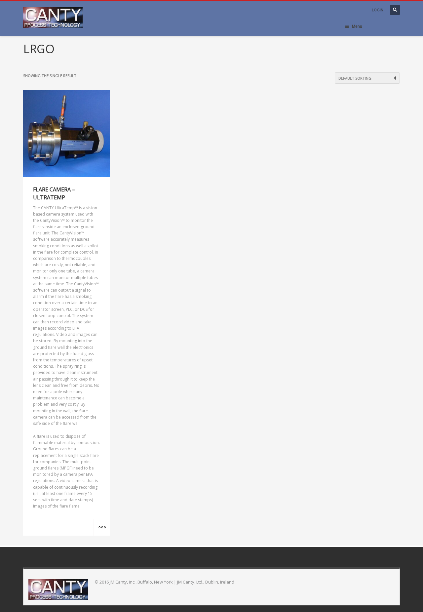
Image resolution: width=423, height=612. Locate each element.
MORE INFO (102, 527)
